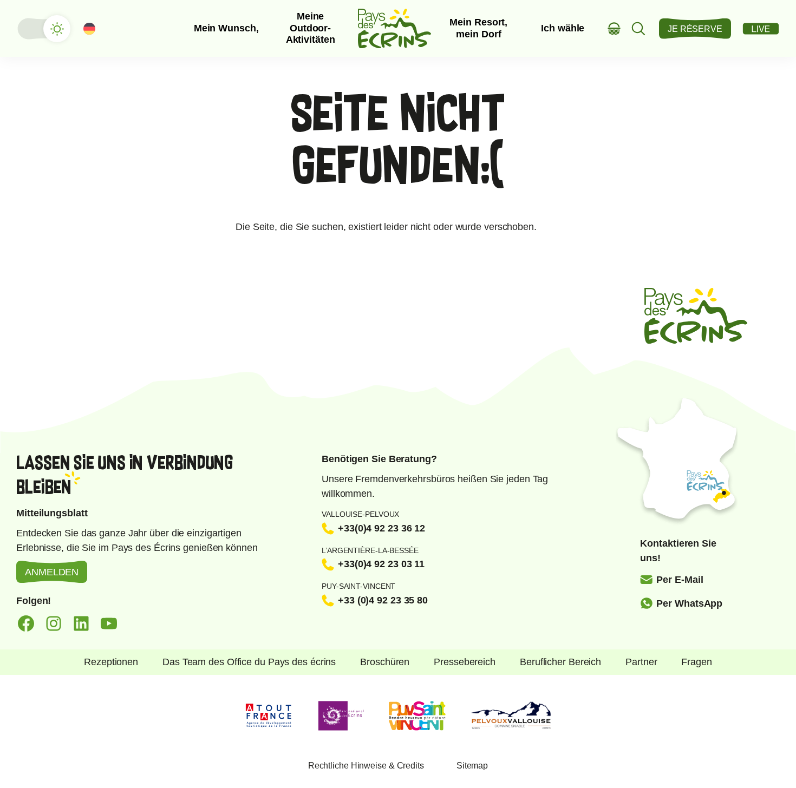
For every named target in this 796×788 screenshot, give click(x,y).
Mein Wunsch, (226, 28)
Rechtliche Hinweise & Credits (366, 765)
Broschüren (384, 661)
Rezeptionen (111, 661)
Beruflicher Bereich (560, 661)
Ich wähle (562, 28)
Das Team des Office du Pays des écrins (249, 661)
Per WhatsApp (689, 603)
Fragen (696, 661)
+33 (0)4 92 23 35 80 (383, 600)
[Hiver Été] (43, 28)
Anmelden (52, 572)
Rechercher (638, 28)
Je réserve (695, 29)
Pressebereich (464, 661)
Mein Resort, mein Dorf (478, 28)
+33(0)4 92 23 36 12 (381, 528)
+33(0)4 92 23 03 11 (381, 564)
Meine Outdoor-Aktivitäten (310, 28)
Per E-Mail (679, 579)
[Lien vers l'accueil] (394, 28)
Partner (641, 661)
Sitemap (472, 765)
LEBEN (761, 28)
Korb (614, 28)
